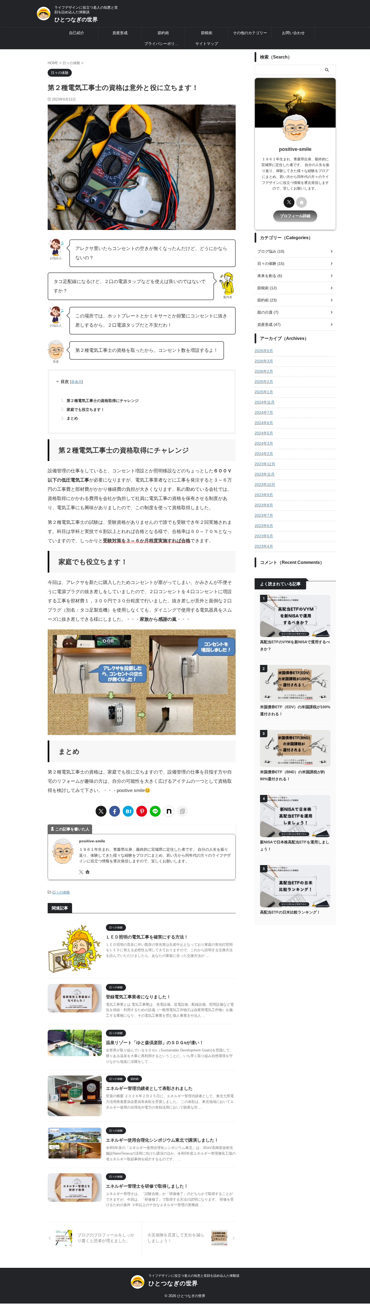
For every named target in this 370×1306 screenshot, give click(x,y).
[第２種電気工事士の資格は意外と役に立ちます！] (128, 811)
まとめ (72, 418)
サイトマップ (206, 43)
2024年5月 (264, 433)
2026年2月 (264, 371)
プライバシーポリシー (163, 43)
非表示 (76, 382)
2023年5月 (264, 536)
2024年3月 (264, 443)
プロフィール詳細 (295, 216)
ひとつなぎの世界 (76, 19)
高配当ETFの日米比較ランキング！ (290, 912)
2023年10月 (265, 484)
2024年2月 (264, 453)
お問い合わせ (293, 33)
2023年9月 (264, 495)
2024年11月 (265, 402)
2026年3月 (264, 361)
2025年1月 (264, 392)
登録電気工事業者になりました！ (138, 997)
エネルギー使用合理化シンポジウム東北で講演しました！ (162, 1140)
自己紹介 (76, 33)
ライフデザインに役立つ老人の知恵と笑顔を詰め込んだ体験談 (193, 1276)
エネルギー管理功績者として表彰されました (149, 1088)
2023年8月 (264, 505)
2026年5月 (264, 351)
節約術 (163, 33)
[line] (155, 811)
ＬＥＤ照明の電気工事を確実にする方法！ (147, 937)
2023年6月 (264, 526)
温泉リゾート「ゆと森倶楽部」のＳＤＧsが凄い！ (155, 1042)
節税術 (206, 33)
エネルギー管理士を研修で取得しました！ (147, 1186)
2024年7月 (264, 412)
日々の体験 (61, 892)
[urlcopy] (182, 811)
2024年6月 (264, 423)
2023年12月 (265, 464)
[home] (88, 872)
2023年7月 (264, 515)
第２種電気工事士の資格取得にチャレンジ (103, 401)
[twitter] (101, 811)
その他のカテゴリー (250, 33)
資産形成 (120, 33)
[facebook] (114, 811)
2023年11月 (265, 474)
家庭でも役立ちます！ (86, 410)
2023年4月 (264, 546)
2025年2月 (264, 381)
